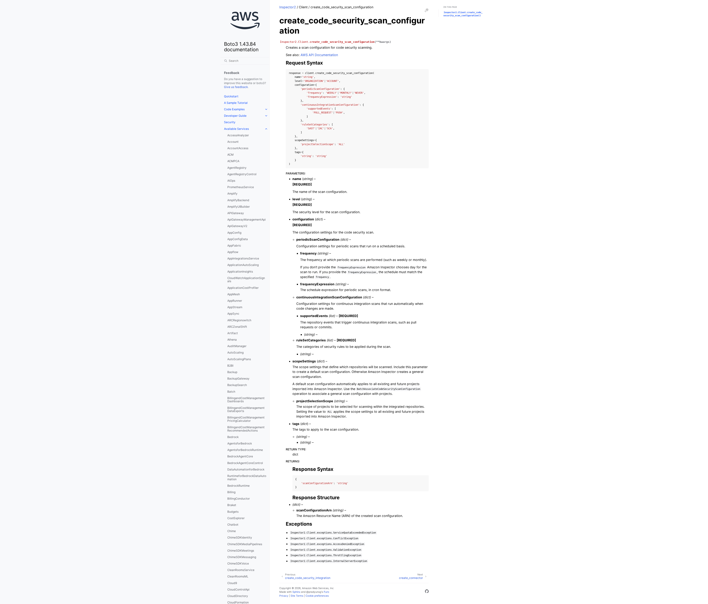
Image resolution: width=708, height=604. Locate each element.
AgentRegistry (237, 167)
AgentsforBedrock (239, 443)
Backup (232, 372)
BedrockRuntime (238, 485)
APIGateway (235, 213)
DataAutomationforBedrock (245, 469)
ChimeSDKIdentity (239, 537)
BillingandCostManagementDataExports (246, 409)
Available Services (236, 129)
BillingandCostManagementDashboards (246, 399)
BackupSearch (237, 385)
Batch (231, 391)
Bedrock (233, 437)
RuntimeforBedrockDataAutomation (246, 477)
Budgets (233, 511)
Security (229, 122)
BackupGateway (238, 378)
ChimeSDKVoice (238, 563)
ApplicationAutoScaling (243, 265)
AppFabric (234, 245)
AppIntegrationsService (243, 258)
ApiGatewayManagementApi (246, 219)
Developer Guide (235, 115)
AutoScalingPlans (239, 359)
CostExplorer (236, 518)
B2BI (230, 365)
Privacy (283, 595)
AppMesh (233, 294)
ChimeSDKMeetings (240, 550)
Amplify (232, 193)
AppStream (234, 307)
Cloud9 (232, 583)
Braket (231, 505)
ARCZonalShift (237, 326)
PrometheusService (240, 187)
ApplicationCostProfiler (243, 288)
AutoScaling (235, 352)
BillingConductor (238, 498)
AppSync (233, 313)
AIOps (231, 180)
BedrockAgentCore (240, 456)
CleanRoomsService (240, 570)
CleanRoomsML (237, 576)
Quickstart (231, 96)
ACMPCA (233, 161)
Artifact (232, 333)
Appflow (232, 252)
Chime (231, 531)
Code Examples (234, 109)
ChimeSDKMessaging (241, 557)
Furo (326, 591)
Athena (232, 339)
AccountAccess (237, 148)
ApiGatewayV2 (237, 226)
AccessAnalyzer (238, 135)
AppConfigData (237, 239)
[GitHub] (427, 591)
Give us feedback (236, 87)
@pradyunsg (313, 591)
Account (233, 141)
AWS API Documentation (319, 55)
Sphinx (296, 591)
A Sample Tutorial (236, 103)
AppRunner (234, 300)
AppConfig (234, 232)
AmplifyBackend (238, 200)
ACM (230, 154)
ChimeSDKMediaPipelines (244, 544)
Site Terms (297, 595)
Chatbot (232, 524)
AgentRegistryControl (241, 174)
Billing (231, 492)
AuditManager (237, 346)
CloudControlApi (238, 589)
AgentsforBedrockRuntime (245, 450)
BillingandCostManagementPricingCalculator (246, 419)
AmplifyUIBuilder (238, 206)
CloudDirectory (237, 596)
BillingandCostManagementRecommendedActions (246, 428)
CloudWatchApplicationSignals (246, 279)
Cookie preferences (317, 595)
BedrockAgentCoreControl (245, 463)
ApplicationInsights (240, 271)
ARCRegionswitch (239, 320)
